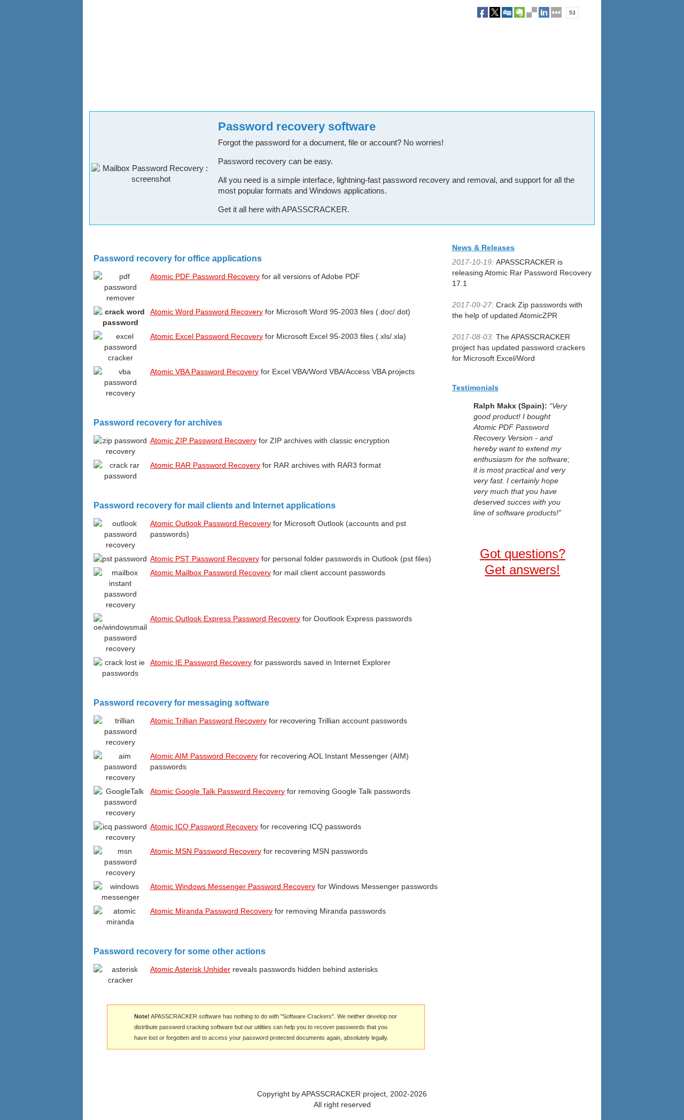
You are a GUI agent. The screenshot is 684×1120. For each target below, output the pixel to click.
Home (97, 95)
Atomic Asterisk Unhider (190, 969)
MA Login (353, 1070)
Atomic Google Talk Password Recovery (217, 791)
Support (239, 95)
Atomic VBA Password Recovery (204, 371)
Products (131, 95)
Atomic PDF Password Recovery (205, 276)
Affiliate (324, 1070)
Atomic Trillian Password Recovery (208, 720)
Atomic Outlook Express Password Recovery (225, 618)
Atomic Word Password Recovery (206, 311)
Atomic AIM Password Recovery (204, 756)
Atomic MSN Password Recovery (205, 851)
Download (171, 95)
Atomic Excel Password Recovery (206, 336)
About (300, 1070)
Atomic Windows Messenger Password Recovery (232, 886)
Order (207, 95)
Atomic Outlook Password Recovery (210, 523)
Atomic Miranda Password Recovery (211, 911)
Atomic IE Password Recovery (201, 662)
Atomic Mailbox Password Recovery (210, 572)
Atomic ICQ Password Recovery (204, 826)
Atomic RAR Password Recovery (205, 465)
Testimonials (475, 387)
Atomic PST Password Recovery (204, 558)
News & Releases (483, 247)
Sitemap (382, 1070)
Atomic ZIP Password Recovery (203, 440)
